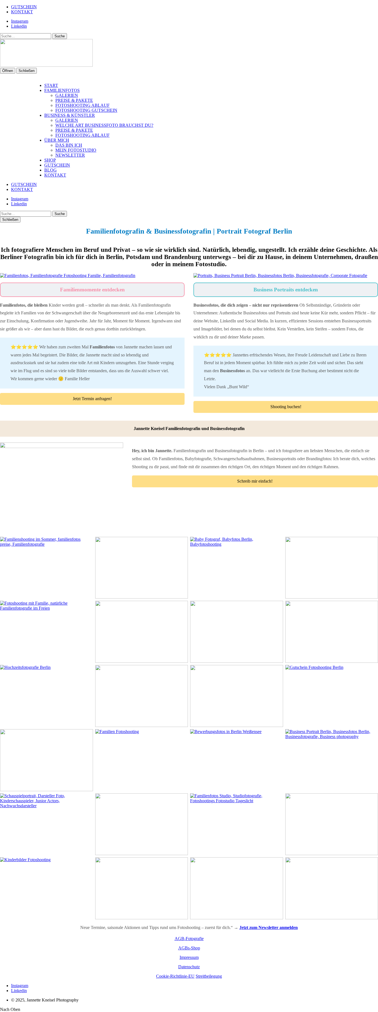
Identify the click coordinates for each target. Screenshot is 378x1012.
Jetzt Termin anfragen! (92, 398)
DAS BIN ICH (68, 145)
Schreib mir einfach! (255, 481)
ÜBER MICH (56, 140)
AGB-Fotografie (189, 938)
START (51, 85)
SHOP (50, 160)
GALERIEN (66, 95)
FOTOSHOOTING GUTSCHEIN (86, 110)
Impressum (189, 957)
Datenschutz (189, 966)
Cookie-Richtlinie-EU (175, 976)
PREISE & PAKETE (74, 100)
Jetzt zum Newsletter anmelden (268, 927)
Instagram (19, 21)
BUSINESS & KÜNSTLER (69, 115)
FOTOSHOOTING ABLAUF (82, 105)
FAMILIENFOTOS (62, 90)
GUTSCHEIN (24, 6)
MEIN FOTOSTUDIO (75, 150)
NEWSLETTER (70, 155)
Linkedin (19, 26)
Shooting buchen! (285, 406)
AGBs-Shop (189, 948)
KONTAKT (22, 11)
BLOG (50, 170)
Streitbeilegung (209, 976)
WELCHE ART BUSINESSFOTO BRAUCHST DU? (104, 125)
